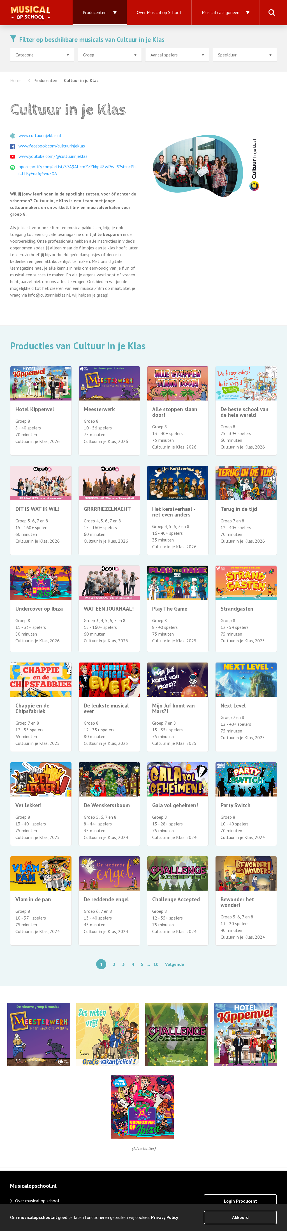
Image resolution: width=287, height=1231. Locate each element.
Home (16, 80)
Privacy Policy (164, 1217)
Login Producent (240, 1201)
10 (155, 964)
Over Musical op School (159, 12)
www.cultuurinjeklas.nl (39, 135)
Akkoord (240, 1217)
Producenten (95, 12)
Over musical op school (37, 1200)
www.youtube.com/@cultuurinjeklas (52, 156)
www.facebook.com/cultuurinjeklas (51, 146)
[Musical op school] (36, 12)
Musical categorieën (220, 12)
